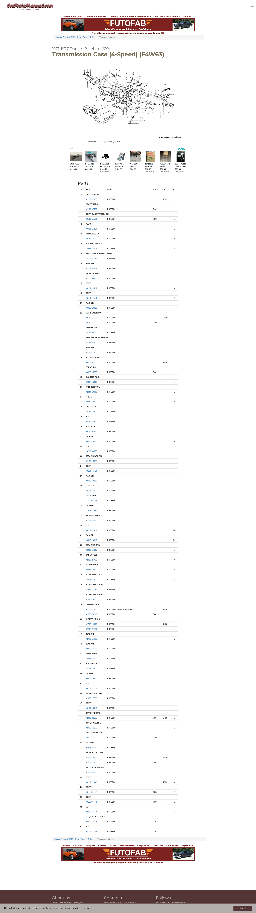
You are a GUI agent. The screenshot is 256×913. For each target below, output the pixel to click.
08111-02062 (91, 792)
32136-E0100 (91, 342)
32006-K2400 (91, 757)
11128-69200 (91, 500)
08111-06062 (91, 802)
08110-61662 (91, 782)
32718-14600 (91, 668)
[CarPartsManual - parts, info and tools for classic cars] (30, 6)
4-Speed (93, 37)
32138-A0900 (91, 461)
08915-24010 (91, 748)
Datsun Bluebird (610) (65, 37)
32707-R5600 (91, 629)
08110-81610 (91, 530)
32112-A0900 (91, 278)
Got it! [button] (243, 908)
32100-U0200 (91, 199)
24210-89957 (91, 451)
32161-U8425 (91, 491)
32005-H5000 (91, 698)
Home (252, 7)
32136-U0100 (91, 352)
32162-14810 (91, 520)
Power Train (82, 37)
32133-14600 (91, 239)
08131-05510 (91, 708)
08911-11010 (91, 812)
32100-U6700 (91, 209)
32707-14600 (91, 624)
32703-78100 (91, 614)
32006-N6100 (91, 762)
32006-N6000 (91, 738)
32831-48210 (91, 570)
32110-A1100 (91, 258)
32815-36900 (91, 580)
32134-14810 (91, 412)
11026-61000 (91, 510)
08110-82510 (91, 298)
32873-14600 (91, 659)
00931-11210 (91, 229)
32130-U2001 (91, 318)
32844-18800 (91, 392)
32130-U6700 (91, 323)
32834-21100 (91, 589)
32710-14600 (91, 649)
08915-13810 (91, 308)
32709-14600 (91, 639)
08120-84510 (91, 431)
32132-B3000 (91, 333)
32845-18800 (91, 402)
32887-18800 (91, 382)
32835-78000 (91, 599)
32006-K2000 (91, 718)
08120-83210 (91, 421)
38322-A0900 (91, 362)
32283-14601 (91, 249)
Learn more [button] (86, 908)
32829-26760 (91, 560)
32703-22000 (91, 609)
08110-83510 (91, 288)
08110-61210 (91, 688)
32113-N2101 (91, 268)
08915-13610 (91, 678)
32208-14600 (91, 550)
